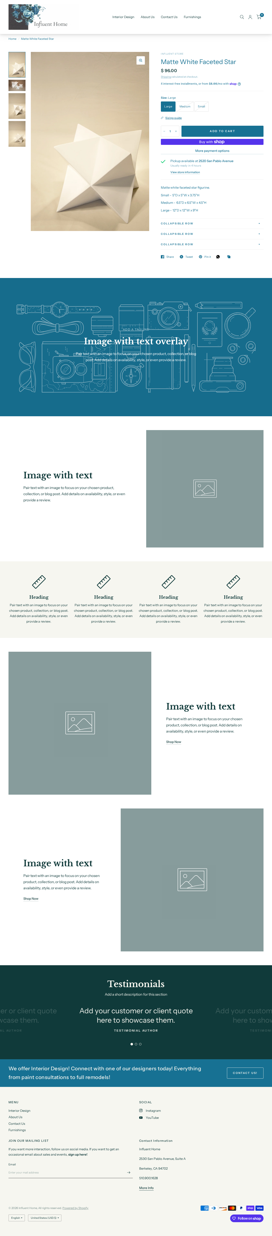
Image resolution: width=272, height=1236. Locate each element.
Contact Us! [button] (245, 1073)
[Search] (242, 17)
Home (12, 38)
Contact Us (169, 17)
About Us (147, 17)
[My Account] (250, 17)
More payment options (212, 151)
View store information (185, 172)
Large (168, 106)
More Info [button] (146, 1188)
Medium (185, 106)
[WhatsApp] (219, 256)
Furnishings (192, 17)
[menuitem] (123, 17)
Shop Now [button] (173, 742)
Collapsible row (177, 223)
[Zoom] (140, 60)
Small (201, 106)
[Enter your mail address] (128, 1172)
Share (170, 256)
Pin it (207, 256)
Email (12, 1164)
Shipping (166, 76)
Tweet (189, 256)
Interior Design (123, 17)
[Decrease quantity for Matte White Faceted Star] (164, 131)
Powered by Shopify (75, 1208)
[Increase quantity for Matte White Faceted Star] (176, 131)
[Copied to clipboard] (230, 257)
